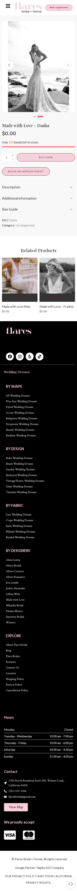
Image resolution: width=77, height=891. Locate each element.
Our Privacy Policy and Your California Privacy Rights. (38, 879)
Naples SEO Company (50, 867)
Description (11, 187)
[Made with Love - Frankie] (57, 280)
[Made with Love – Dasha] (38, 66)
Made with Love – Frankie (56, 306)
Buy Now (46, 157)
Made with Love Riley (16, 306)
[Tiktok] (39, 356)
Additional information (19, 198)
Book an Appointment (26, 171)
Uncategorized (25, 225)
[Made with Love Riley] (20, 280)
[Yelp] (30, 356)
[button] (8, 6)
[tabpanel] (38, 67)
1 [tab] (34, 119)
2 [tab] (40, 119)
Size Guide (10, 209)
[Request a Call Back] (70, 883)
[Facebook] (10, 356)
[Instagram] (20, 356)
